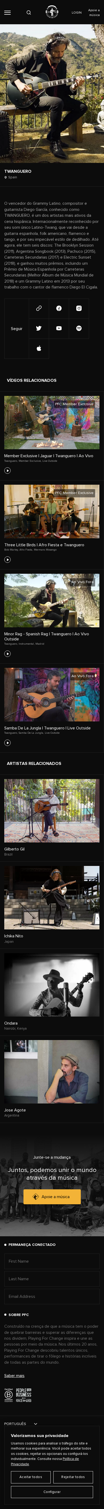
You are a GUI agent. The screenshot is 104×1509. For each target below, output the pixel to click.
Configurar (52, 1492)
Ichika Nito (13, 936)
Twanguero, (11, 461)
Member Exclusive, (30, 461)
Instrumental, (26, 644)
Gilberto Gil (14, 849)
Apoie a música (56, 1197)
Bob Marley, (11, 549)
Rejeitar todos (73, 1477)
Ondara (11, 1023)
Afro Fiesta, (26, 549)
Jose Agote (15, 1110)
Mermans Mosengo (45, 549)
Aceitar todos (30, 1477)
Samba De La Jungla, (31, 733)
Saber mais (14, 1376)
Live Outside (49, 461)
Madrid (39, 644)
